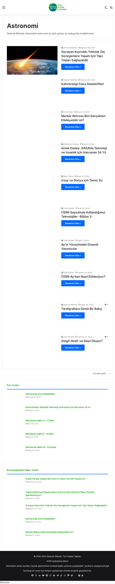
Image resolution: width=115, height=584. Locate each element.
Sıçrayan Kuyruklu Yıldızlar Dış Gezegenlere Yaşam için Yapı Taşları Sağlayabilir (83, 56)
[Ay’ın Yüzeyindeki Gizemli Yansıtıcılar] (32, 253)
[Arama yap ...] (111, 8)
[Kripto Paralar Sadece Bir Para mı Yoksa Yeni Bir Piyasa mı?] (15, 483)
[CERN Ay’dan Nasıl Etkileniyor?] (32, 285)
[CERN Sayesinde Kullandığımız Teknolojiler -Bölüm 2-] (32, 221)
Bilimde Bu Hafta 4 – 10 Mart (40, 434)
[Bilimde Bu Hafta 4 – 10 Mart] (15, 438)
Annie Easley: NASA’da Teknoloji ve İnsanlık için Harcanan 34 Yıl (58, 407)
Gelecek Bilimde (70, 48)
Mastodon (4, 582)
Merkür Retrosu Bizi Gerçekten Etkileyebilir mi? (50, 532)
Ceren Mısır (68, 112)
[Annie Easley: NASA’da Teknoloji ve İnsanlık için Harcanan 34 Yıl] (32, 156)
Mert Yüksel (68, 176)
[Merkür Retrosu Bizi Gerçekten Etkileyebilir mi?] (32, 124)
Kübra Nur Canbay (71, 144)
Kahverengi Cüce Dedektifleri (82, 84)
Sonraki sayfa (99, 373)
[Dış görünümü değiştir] (106, 8)
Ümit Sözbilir (68, 208)
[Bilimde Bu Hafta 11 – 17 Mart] (15, 424)
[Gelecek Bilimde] (57, 7)
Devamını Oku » (73, 67)
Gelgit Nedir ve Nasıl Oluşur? (82, 341)
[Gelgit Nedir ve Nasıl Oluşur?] (32, 349)
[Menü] (3, 8)
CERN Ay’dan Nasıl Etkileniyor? (83, 276)
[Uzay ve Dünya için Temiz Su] (32, 189)
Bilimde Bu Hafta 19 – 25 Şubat (41, 447)
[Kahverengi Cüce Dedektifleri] (32, 92)
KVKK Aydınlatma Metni (57, 561)
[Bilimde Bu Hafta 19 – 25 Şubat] (15, 451)
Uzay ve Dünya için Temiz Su (81, 180)
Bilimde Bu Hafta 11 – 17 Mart (40, 420)
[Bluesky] (75, 575)
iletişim (48, 570)
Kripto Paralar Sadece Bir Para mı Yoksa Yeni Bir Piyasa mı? (55, 478)
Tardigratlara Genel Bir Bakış (81, 309)
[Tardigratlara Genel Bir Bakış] (32, 317)
